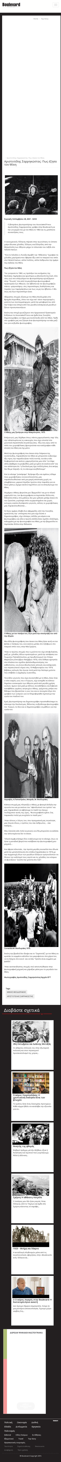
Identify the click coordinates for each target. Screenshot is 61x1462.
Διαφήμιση (8, 1450)
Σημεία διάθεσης (23, 1446)
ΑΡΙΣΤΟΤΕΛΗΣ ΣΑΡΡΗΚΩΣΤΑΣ (20, 996)
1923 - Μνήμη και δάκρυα (26, 1248)
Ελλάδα (7, 1426)
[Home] (11, 4)
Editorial (7, 1435)
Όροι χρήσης (23, 1450)
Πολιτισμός (9, 1431)
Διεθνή (34, 1422)
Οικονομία (22, 1422)
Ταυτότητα (8, 1446)
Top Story (44, 19)
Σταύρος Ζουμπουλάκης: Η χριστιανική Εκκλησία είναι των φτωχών (29, 1097)
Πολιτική (8, 1422)
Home (35, 19)
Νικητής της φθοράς (23, 1146)
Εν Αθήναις (36, 1435)
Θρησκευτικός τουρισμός (14, 1442)
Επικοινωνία (39, 1446)
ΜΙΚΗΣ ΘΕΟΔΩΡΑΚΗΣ (16, 992)
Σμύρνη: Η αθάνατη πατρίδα (27, 1197)
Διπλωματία (21, 1426)
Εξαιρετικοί (9, 1439)
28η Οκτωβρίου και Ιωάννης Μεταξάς (32, 1043)
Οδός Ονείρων (22, 1435)
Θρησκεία (36, 1426)
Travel (20, 1439)
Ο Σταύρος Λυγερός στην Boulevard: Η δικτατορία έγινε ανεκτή (32, 1300)
